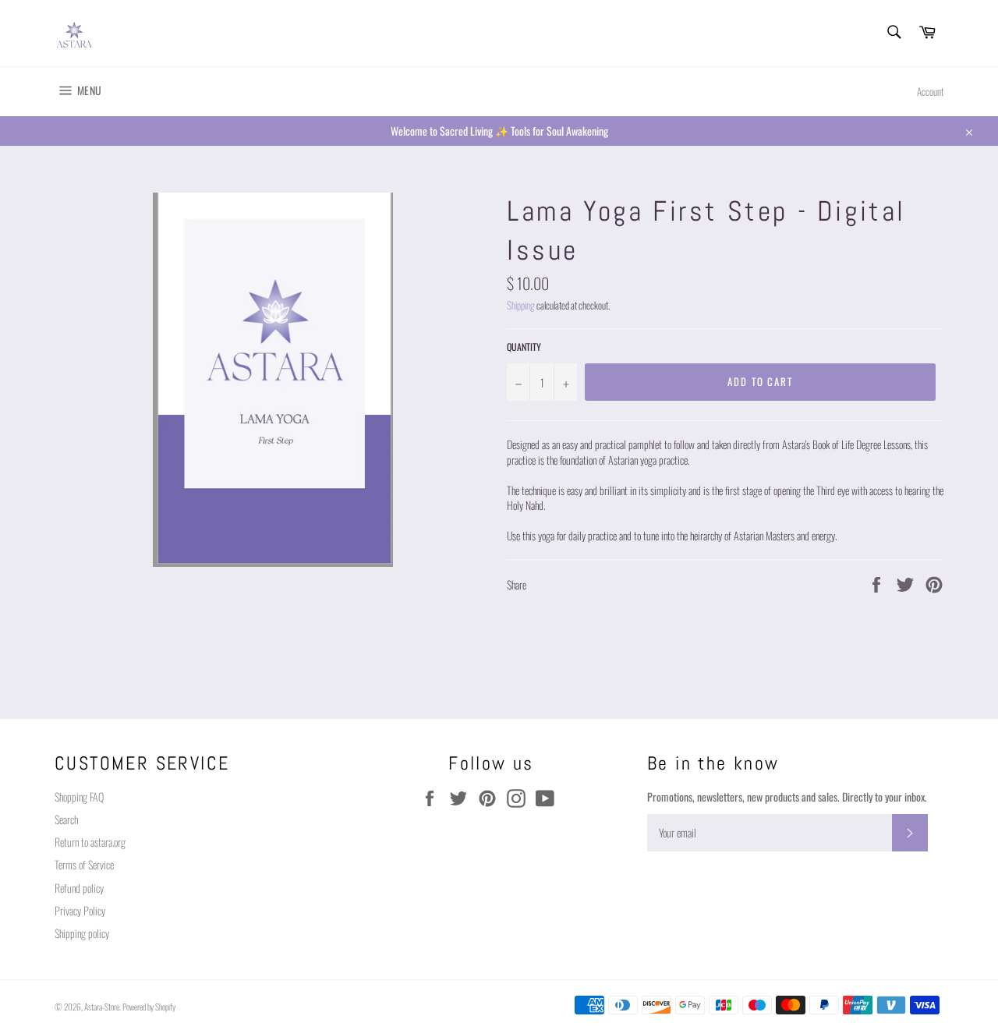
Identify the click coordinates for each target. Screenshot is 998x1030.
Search (66, 819)
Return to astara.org (90, 842)
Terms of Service (84, 864)
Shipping (521, 305)
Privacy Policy (80, 910)
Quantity (524, 347)
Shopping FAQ (79, 796)
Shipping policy (82, 933)
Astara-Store (101, 1006)
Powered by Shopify (148, 1006)
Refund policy (79, 888)
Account (930, 91)
